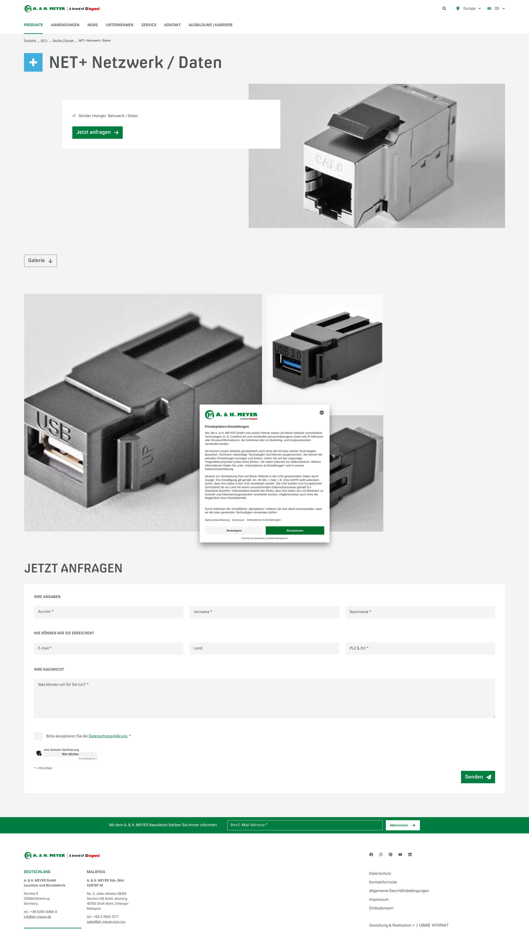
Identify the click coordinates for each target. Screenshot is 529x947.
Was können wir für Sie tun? (63, 685)
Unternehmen (119, 25)
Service (148, 25)
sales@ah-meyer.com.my (106, 922)
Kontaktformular (383, 882)
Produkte (33, 25)
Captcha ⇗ (88, 759)
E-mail (45, 648)
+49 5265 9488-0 (43, 912)
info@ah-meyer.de (37, 917)
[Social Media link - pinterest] (390, 855)
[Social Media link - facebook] (371, 855)
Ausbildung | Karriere (210, 25)
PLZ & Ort (359, 648)
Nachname (360, 612)
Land (198, 648)
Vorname (203, 612)
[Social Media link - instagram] (381, 855)
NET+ (44, 40)
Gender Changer (63, 40)
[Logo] (62, 8)
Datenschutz (380, 874)
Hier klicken (70, 754)
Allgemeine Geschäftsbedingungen (399, 891)
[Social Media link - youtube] (400, 855)
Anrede (45, 612)
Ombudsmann (381, 908)
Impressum (379, 900)
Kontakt (172, 25)
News (92, 25)
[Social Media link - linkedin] (410, 855)
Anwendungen (65, 25)
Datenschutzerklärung (108, 736)
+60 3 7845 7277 (106, 917)
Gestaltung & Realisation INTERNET (409, 925)
